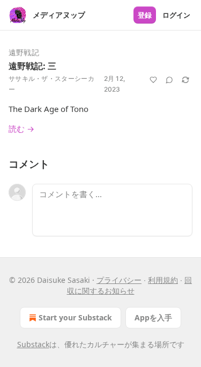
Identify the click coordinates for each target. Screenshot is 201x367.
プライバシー (119, 280)
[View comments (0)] (169, 79)
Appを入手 (153, 317)
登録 (145, 15)
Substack (33, 344)
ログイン (176, 15)
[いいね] (153, 79)
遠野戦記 (24, 52)
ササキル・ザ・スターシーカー (51, 83)
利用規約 (163, 280)
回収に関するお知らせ (129, 285)
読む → (21, 128)
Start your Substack (75, 317)
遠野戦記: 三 (32, 66)
